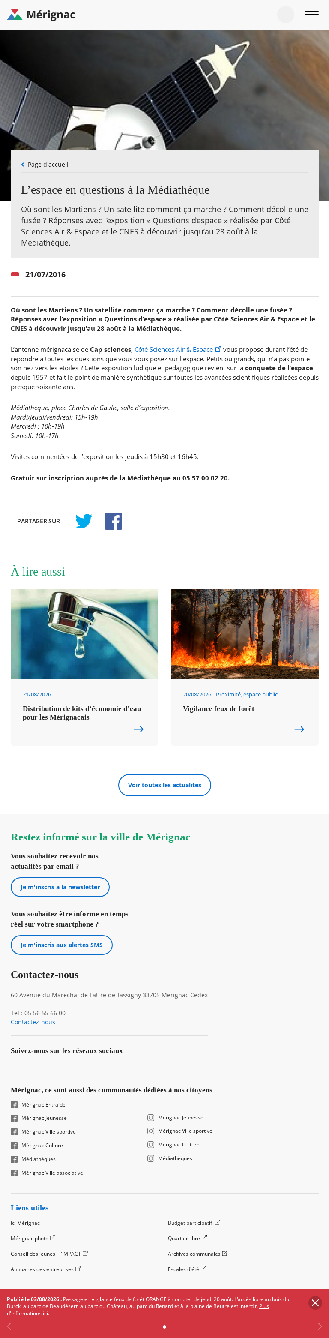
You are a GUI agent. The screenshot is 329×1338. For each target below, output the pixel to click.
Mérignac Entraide (43, 1104)
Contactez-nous (33, 1022)
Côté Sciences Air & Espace (174, 349)
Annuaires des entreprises (42, 1269)
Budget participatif (190, 1223)
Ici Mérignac (25, 1223)
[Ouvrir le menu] (312, 14)
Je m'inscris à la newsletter (60, 887)
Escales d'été (183, 1269)
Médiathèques (38, 1159)
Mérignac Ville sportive (48, 1131)
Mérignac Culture (42, 1145)
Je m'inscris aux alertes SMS (62, 945)
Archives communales (194, 1253)
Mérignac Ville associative (52, 1173)
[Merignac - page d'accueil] (164, 15)
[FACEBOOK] (109, 521)
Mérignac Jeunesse (44, 1118)
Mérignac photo (29, 1238)
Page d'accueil (48, 164)
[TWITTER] (83, 521)
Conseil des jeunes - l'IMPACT (46, 1253)
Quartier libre (184, 1238)
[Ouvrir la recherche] (285, 14)
